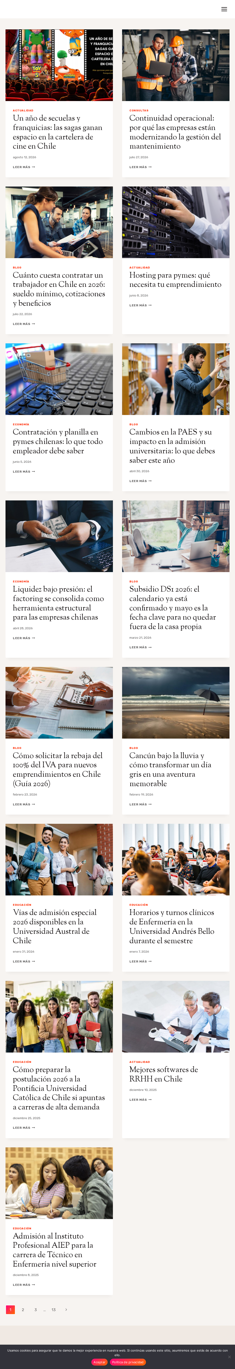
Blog (17, 267)
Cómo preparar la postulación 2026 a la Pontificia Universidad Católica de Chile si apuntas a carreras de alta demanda (59, 1088)
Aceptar (99, 1362)
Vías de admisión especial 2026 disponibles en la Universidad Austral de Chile (55, 927)
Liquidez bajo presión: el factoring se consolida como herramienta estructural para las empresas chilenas (58, 603)
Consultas (138, 110)
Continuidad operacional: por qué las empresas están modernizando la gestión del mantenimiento (175, 132)
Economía (21, 424)
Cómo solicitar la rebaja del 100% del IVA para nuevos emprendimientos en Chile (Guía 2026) (58, 770)
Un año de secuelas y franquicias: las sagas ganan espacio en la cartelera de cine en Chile (57, 132)
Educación (22, 904)
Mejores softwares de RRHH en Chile (163, 1074)
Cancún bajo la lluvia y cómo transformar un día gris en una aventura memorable (170, 770)
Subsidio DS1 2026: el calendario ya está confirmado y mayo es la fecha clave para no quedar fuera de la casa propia (172, 608)
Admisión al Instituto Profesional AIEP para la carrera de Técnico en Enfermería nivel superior (54, 1250)
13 (54, 1309)
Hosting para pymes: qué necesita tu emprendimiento (175, 280)
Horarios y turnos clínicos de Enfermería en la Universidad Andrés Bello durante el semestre (171, 927)
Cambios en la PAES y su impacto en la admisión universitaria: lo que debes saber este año (172, 446)
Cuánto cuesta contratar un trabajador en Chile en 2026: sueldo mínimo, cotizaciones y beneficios (59, 289)
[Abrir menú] (224, 9)
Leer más (24, 167)
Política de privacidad (128, 1362)
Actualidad (23, 110)
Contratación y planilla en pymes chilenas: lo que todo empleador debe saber (58, 442)
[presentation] (59, 65)
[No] (229, 1357)
